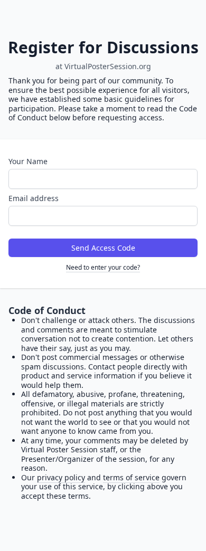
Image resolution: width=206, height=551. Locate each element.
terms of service (131, 477)
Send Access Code (103, 248)
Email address (33, 198)
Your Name (28, 161)
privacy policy (61, 477)
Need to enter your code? (103, 267)
